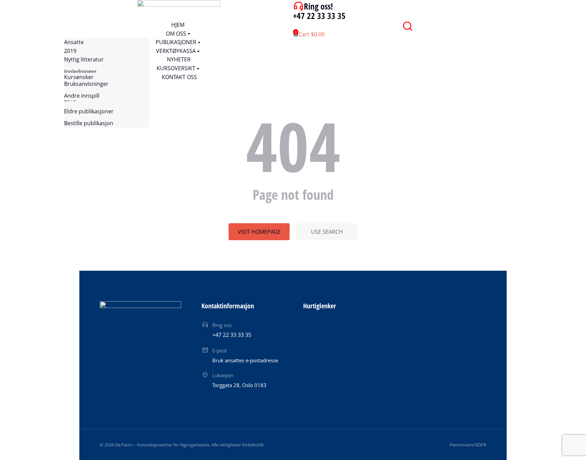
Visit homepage (259, 231)
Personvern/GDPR (468, 445)
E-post (219, 350)
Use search (327, 231)
